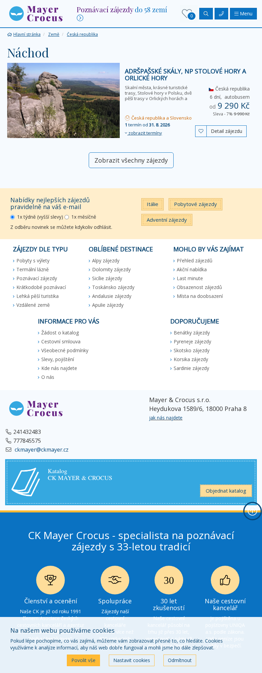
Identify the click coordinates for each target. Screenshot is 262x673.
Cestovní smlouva (61, 341)
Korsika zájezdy (191, 359)
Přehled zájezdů (195, 260)
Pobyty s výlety (32, 260)
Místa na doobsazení (200, 296)
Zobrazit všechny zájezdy (131, 160)
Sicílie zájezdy (107, 278)
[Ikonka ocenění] (50, 582)
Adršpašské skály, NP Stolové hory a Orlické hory (185, 74)
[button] (36, 13)
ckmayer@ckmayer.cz (41, 449)
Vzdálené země (33, 305)
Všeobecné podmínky (64, 350)
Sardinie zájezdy (191, 368)
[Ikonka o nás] (225, 582)
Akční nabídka (192, 269)
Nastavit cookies (131, 660)
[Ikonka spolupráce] (115, 582)
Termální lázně (32, 269)
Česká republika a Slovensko (161, 118)
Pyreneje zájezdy (192, 341)
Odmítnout (180, 660)
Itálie (152, 204)
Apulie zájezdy (107, 305)
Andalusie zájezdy (111, 296)
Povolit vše (83, 660)
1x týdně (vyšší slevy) (40, 217)
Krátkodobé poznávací (41, 287)
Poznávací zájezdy (36, 278)
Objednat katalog (226, 490)
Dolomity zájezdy (111, 269)
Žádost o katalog (60, 332)
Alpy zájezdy (105, 260)
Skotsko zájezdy (191, 350)
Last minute (190, 278)
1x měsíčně (83, 217)
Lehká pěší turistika (37, 296)
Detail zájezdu (226, 131)
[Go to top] (252, 511)
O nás (47, 377)
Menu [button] (245, 13)
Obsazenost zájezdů (199, 287)
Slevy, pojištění (57, 359)
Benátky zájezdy (192, 332)
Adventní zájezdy (167, 219)
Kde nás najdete (59, 368)
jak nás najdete (166, 417)
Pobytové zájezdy (195, 204)
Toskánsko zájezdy (113, 287)
